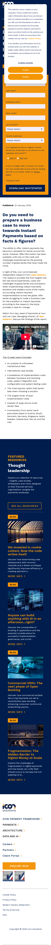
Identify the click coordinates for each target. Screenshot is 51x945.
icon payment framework (22, 819)
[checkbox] (25, 158)
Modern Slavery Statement (16, 905)
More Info (15, 576)
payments (10, 824)
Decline (25, 77)
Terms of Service (11, 910)
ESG (5, 915)
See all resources (24, 506)
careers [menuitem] (7, 844)
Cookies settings (25, 63)
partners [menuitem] (8, 850)
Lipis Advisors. (38, 275)
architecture (13, 830)
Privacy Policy (9, 900)
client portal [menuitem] (11, 855)
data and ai (11, 836)
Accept (25, 70)
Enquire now (19, 866)
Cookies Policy (34, 38)
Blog (13, 517)
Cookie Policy (9, 895)
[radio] (11, 158)
